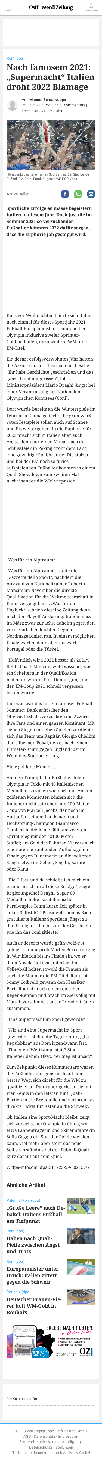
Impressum (67, 1436)
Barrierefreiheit (32, 1442)
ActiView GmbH (76, 1453)
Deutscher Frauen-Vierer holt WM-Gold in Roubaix (34, 1305)
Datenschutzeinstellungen (51, 1447)
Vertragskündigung (64, 1442)
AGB (27, 1436)
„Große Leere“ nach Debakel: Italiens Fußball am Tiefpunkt (36, 1214)
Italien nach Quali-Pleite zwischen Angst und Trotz (33, 1245)
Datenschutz (44, 1436)
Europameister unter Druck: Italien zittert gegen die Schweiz (32, 1275)
